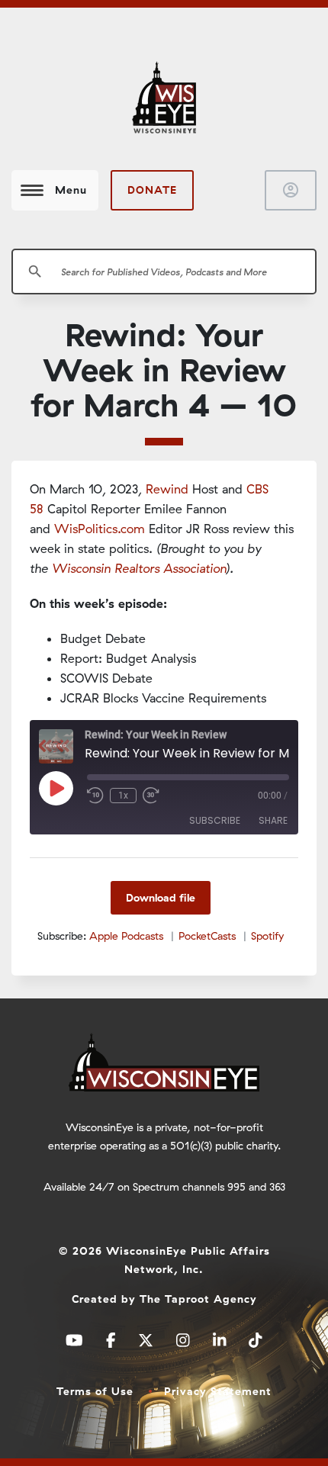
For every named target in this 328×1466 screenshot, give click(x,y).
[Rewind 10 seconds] (95, 795)
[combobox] (164, 271)
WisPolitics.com (99, 528)
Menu (71, 190)
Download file (160, 898)
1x (123, 795)
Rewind (167, 489)
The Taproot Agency (198, 1299)
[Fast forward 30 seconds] (151, 795)
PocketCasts (207, 936)
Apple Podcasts (126, 936)
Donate (152, 190)
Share (273, 820)
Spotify (267, 936)
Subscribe (214, 820)
